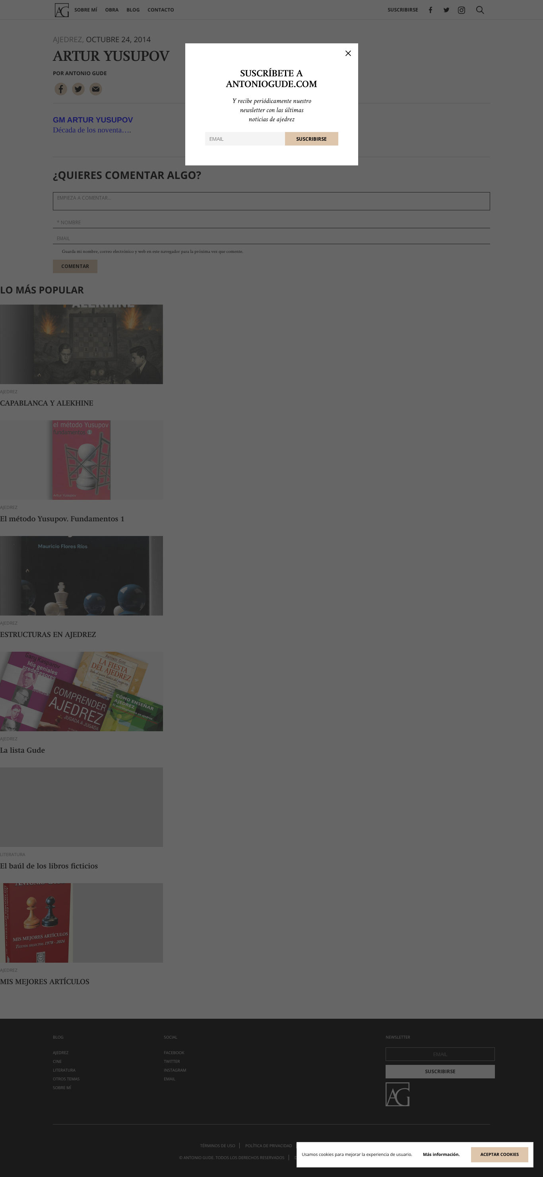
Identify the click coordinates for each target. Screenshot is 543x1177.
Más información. (441, 1155)
